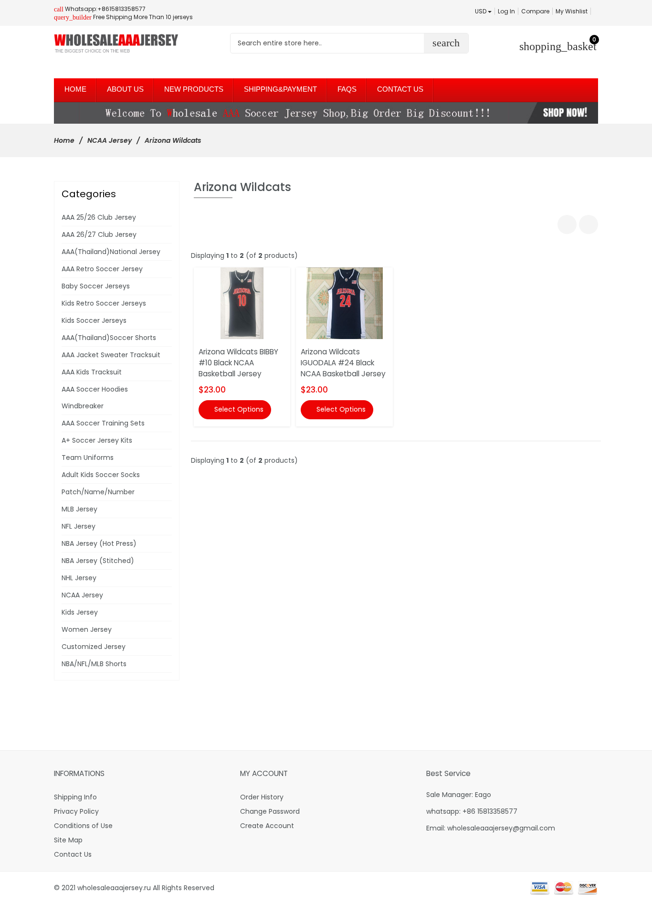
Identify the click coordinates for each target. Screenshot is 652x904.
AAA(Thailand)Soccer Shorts (109, 337)
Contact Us (73, 854)
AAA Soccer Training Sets (103, 423)
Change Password (270, 811)
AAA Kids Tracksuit (92, 372)
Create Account (267, 825)
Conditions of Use (83, 825)
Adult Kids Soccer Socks (101, 474)
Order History (262, 797)
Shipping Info (75, 797)
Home (64, 140)
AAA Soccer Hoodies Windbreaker (95, 397)
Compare (535, 11)
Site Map (68, 840)
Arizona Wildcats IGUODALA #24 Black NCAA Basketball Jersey (343, 363)
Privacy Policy (76, 811)
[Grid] (567, 224)
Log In (506, 11)
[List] (588, 224)
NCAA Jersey (109, 140)
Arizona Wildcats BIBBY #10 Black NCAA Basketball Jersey (238, 363)
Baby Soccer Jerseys (96, 286)
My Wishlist (572, 11)
